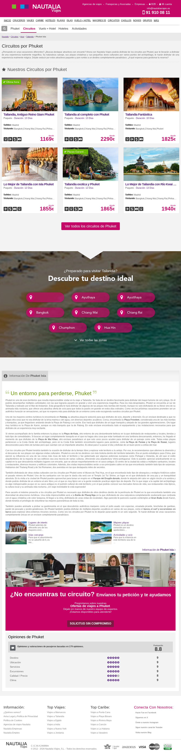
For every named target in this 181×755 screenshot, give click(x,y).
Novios (137, 20)
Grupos (147, 20)
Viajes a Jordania (55, 733)
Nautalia (5, 37)
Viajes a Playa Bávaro (101, 716)
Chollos (126, 20)
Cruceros (19, 20)
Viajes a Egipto (54, 720)
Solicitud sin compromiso (90, 623)
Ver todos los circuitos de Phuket (90, 226)
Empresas (140, 4)
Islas (70, 20)
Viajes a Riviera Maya (101, 720)
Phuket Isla (41, 37)
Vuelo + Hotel (82, 20)
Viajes (30, 20)
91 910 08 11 (158, 12)
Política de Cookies (13, 720)
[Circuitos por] (45, 297)
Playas (61, 20)
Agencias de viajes (92, 4)
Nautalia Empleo (12, 733)
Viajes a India (53, 724)
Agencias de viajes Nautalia (17, 724)
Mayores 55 (99, 20)
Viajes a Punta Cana (100, 712)
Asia (22, 37)
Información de (158, 549)
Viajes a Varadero (99, 733)
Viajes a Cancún (98, 724)
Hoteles (50, 20)
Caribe (40, 20)
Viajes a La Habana (100, 729)
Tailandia (30, 37)
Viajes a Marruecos (56, 712)
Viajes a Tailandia (55, 716)
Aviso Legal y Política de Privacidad (21, 716)
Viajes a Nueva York (56, 729)
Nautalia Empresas (13, 729)
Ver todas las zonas (93, 340)
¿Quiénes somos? (12, 712)
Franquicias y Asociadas (118, 4)
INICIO (7, 20)
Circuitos (113, 20)
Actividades (79, 28)
